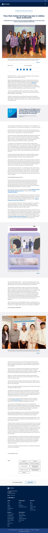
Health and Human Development (35, 466)
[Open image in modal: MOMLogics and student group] (24, 332)
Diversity (24, 472)
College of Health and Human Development (18, 216)
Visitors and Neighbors (24, 463)
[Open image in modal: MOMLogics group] (24, 41)
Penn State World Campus (16, 399)
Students (35, 461)
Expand (37, 62)
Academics (24, 461)
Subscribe (30, 482)
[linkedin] (24, 70)
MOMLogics (34, 82)
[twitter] (21, 70)
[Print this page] (30, 69)
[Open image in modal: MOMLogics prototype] (24, 248)
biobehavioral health (24, 469)
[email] (27, 70)
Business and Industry (35, 463)
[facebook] (17, 70)
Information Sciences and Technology (24, 10)
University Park (24, 466)
